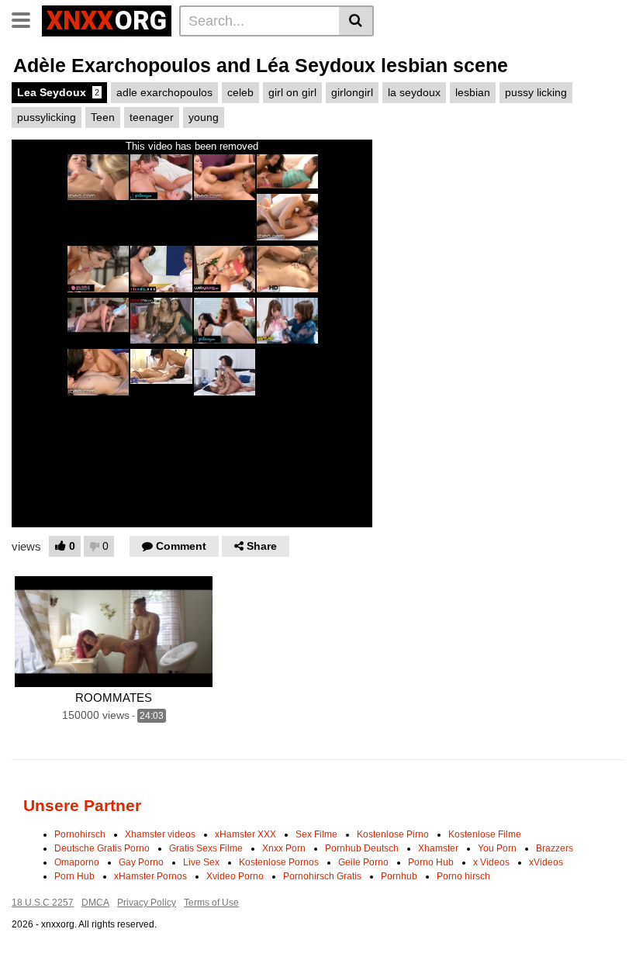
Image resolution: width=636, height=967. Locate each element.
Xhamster (438, 848)
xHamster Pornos (150, 876)
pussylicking (46, 117)
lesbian (472, 92)
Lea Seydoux (58, 92)
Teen (103, 117)
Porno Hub (431, 862)
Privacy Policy (146, 902)
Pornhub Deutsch (362, 848)
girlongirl (352, 92)
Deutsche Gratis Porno (102, 848)
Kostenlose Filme (484, 834)
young (203, 117)
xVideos (546, 862)
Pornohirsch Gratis (322, 876)
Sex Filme (316, 834)
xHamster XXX (245, 834)
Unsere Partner (82, 805)
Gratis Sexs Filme (206, 848)
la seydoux (414, 92)
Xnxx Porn (284, 848)
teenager (152, 117)
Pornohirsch (79, 834)
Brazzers (554, 848)
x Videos (491, 862)
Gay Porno (141, 862)
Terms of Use (211, 902)
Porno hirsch (463, 876)
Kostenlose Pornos (279, 862)
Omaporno (76, 862)
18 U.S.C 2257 (43, 902)
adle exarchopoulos (164, 92)
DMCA (95, 902)
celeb (240, 92)
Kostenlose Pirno (393, 834)
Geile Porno (363, 862)
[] (356, 20)
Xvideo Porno (235, 876)
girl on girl (292, 92)
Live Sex (201, 862)
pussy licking (536, 92)
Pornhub (399, 876)
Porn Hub (74, 876)
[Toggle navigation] (27, 18)
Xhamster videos (160, 834)
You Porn (497, 848)
